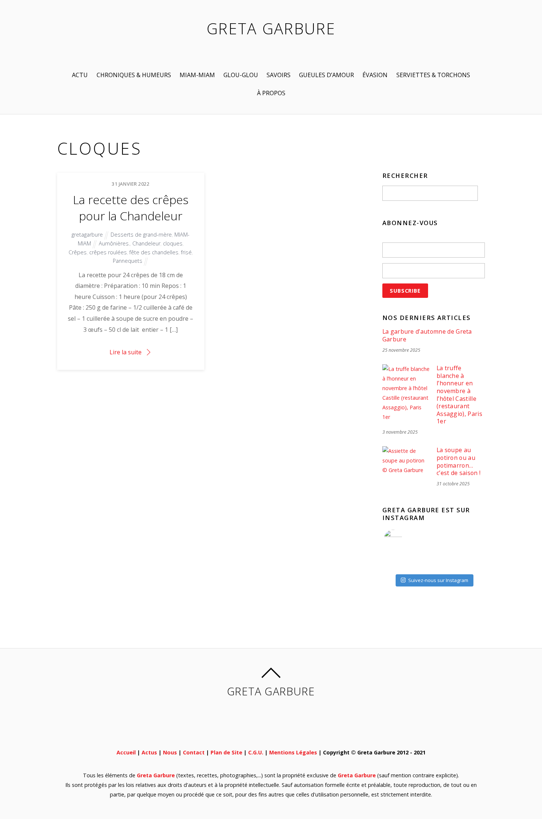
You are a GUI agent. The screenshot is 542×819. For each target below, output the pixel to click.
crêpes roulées (108, 252)
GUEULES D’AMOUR (326, 75)
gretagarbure (87, 234)
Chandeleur (146, 243)
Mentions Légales (293, 752)
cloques (173, 243)
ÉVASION (375, 75)
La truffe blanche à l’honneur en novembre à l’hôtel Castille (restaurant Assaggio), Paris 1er (459, 394)
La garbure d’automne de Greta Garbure (427, 335)
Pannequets (127, 260)
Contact (194, 752)
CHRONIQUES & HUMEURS (134, 75)
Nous (170, 752)
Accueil (126, 752)
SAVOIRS (279, 75)
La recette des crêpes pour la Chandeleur (130, 208)
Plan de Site (226, 752)
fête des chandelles (153, 252)
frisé (186, 252)
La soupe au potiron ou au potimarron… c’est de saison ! (458, 461)
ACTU (80, 75)
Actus (149, 752)
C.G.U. (255, 752)
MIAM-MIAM (197, 75)
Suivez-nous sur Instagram (438, 580)
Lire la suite (126, 352)
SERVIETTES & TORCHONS (433, 75)
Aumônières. (114, 243)
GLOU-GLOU (240, 75)
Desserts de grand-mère (141, 234)
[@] (404, 539)
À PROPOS (271, 93)
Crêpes (78, 252)
